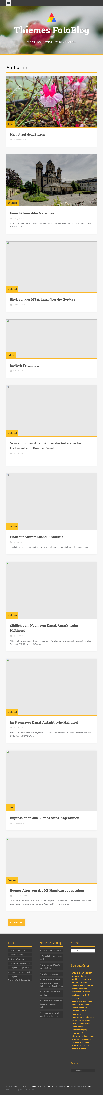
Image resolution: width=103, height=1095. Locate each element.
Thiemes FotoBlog (51, 30)
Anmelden (77, 1070)
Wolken (82, 1049)
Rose (74, 1023)
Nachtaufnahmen (79, 1007)
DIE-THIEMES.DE (22, 1086)
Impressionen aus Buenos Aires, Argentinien (44, 818)
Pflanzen (90, 1017)
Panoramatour (78, 1017)
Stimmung (76, 1036)
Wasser (75, 1045)
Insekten (83, 988)
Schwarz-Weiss (84, 1023)
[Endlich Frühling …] (51, 338)
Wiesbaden (84, 1045)
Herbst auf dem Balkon (27, 134)
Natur (83, 1011)
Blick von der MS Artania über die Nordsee (42, 299)
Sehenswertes (78, 1026)
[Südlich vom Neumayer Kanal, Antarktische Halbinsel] (51, 590)
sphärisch (76, 1033)
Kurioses (86, 992)
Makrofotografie (79, 1001)
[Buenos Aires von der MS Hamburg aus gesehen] (51, 860)
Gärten (90, 985)
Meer (90, 1001)
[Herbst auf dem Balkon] (51, 101)
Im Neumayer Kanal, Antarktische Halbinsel (44, 722)
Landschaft (12, 289)
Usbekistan (86, 1039)
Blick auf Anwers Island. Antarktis (36, 537)
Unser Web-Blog (17, 959)
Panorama (12, 880)
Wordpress (87, 1086)
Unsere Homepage (18, 950)
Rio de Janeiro (85, 1020)
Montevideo (83, 1004)
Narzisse (75, 1011)
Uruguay (75, 1039)
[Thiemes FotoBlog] (51, 17)
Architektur (12, 202)
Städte (85, 1036)
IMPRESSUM (36, 1086)
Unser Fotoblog (17, 954)
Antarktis (76, 973)
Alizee (66, 1086)
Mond (74, 1004)
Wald (87, 1042)
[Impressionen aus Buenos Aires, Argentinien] (51, 781)
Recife (74, 1020)
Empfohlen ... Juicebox (20, 968)
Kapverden (76, 992)
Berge (83, 976)
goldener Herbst (79, 985)
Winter (75, 1049)
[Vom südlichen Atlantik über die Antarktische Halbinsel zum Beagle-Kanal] (51, 410)
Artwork (75, 976)
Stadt (84, 1033)
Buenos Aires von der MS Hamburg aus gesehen (47, 890)
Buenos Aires (86, 979)
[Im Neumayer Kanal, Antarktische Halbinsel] (51, 687)
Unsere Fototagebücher (20, 963)
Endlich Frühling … (25, 365)
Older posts (18, 922)
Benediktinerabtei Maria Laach (34, 213)
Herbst (10, 123)
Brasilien (75, 979)
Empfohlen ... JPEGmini (20, 972)
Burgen (75, 982)
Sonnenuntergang (79, 1029)
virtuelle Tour (77, 1042)
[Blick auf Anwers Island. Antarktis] (51, 501)
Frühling (11, 354)
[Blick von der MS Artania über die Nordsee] (51, 266)
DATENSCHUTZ (49, 1086)
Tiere (92, 1036)
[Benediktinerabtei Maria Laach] (51, 180)
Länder (10, 807)
